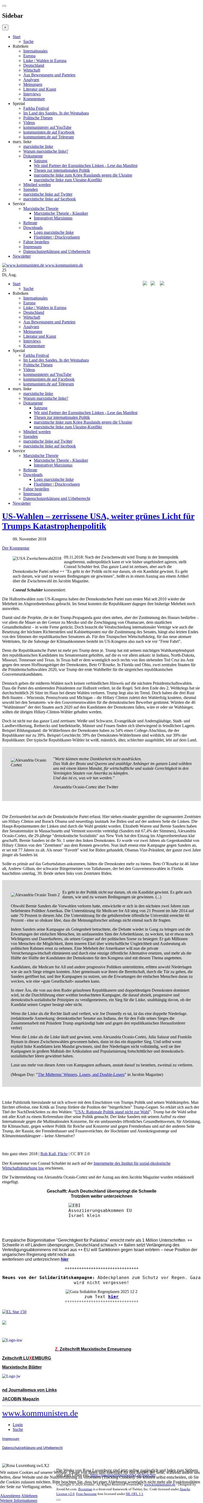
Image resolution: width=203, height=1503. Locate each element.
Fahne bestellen (36, 242)
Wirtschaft (31, 70)
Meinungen (32, 84)
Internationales (35, 51)
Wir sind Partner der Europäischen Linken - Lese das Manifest (85, 165)
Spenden (30, 189)
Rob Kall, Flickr (54, 1154)
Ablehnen (29, 1495)
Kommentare (34, 98)
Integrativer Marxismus (53, 218)
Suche (28, 41)
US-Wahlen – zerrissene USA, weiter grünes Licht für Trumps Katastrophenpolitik (98, 521)
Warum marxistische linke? (45, 151)
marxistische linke (38, 146)
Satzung (40, 161)
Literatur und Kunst (39, 89)
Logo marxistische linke (54, 232)
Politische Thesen (38, 118)
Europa (29, 56)
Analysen (31, 79)
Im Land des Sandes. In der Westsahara (56, 113)
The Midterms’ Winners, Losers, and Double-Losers (81, 1074)
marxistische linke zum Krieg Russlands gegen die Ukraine (83, 175)
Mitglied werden (37, 184)
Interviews (32, 94)
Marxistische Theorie (40, 208)
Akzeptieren (10, 1495)
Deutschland (33, 65)
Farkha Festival (36, 108)
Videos (29, 122)
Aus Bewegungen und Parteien (49, 75)
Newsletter (22, 256)
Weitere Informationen (18, 1500)
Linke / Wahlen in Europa (44, 60)
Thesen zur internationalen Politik (62, 170)
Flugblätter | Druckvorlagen (57, 237)
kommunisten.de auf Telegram (48, 137)
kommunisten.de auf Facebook (49, 132)
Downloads (33, 227)
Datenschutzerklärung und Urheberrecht (56, 251)
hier (113, 1296)
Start (16, 36)
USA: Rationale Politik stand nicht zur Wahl (112, 1112)
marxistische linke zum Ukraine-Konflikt (68, 180)
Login (18, 1424)
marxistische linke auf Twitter (47, 194)
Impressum (32, 246)
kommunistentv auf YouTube (47, 127)
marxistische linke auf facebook (49, 199)
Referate (30, 223)
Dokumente (33, 156)
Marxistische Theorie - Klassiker (61, 213)
